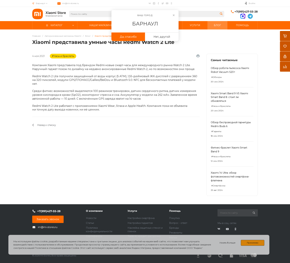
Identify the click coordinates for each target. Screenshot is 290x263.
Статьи (90, 222)
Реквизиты (175, 232)
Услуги (132, 210)
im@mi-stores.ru (70, 3)
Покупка (174, 218)
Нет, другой (162, 36)
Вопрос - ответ (178, 222)
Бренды (174, 227)
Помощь (175, 210)
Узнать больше (227, 242)
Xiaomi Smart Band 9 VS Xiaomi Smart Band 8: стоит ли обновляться (229, 97)
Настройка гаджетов (140, 222)
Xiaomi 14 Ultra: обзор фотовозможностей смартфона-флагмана (230, 176)
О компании (94, 210)
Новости (91, 218)
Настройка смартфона (141, 218)
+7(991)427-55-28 (246, 11)
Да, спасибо (128, 36)
